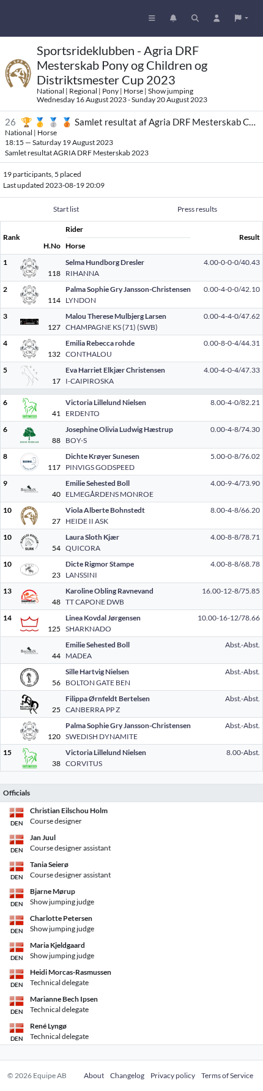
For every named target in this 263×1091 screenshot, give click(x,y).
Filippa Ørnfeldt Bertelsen (107, 698)
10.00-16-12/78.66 (229, 617)
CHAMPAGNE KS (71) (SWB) (111, 327)
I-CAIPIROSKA (89, 380)
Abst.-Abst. (242, 644)
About (94, 1075)
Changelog (127, 1075)
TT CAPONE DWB (94, 601)
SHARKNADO (88, 628)
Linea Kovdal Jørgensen (103, 617)
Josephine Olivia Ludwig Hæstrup (119, 429)
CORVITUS (83, 763)
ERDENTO (82, 413)
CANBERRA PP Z (92, 709)
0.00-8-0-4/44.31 (232, 343)
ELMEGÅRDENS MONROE (109, 494)
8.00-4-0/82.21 (235, 402)
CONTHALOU (88, 354)
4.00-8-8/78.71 (235, 537)
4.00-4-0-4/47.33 (232, 369)
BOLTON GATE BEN (97, 682)
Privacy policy (172, 1075)
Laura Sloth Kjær (92, 537)
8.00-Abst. (243, 752)
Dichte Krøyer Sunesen (102, 456)
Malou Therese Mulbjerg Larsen (115, 316)
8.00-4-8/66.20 (235, 510)
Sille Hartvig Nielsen (97, 671)
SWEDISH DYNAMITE (101, 736)
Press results (197, 209)
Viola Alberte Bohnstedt (105, 510)
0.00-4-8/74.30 (235, 429)
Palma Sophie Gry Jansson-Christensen (128, 289)
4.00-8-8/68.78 (235, 563)
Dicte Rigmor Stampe (99, 563)
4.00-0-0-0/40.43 (232, 262)
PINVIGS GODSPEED (100, 467)
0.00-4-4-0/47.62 (232, 316)
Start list (66, 209)
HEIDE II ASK (86, 521)
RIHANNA (82, 273)
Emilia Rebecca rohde (100, 343)
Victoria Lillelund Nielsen (105, 402)
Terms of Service (227, 1075)
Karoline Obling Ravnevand (109, 590)
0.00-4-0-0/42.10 (232, 289)
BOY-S (76, 440)
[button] (242, 18)
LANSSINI (81, 574)
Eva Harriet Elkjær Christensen (115, 369)
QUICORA (82, 548)
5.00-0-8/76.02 (235, 456)
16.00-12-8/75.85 (231, 590)
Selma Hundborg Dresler (104, 262)
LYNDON (80, 300)
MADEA (78, 655)
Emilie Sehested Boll (97, 483)
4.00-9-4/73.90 (235, 483)
